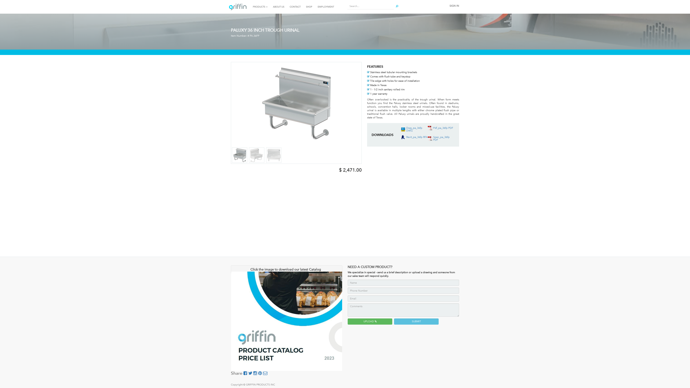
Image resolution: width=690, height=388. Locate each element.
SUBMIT (416, 321)
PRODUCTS (259, 6)
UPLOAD (369, 321)
